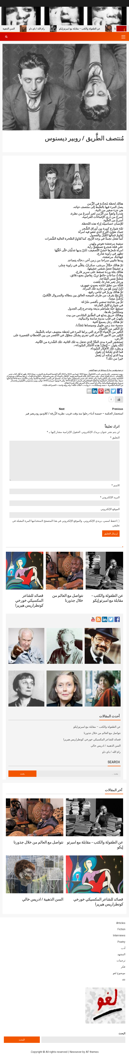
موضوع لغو (119, 973)
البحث (122, 1033)
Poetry (121, 941)
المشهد (121, 954)
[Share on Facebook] (119, 391)
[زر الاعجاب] (119, 399)
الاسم (116, 485)
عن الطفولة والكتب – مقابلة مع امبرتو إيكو (92, 28)
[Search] (6, 36)
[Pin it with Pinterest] (101, 391)
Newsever (76, 1051)
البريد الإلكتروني (110, 497)
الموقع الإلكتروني (110, 509)
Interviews (119, 935)
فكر (123, 966)
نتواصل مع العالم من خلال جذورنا (102, 733)
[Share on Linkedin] (94, 391)
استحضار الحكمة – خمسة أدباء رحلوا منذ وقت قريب (94, 411)
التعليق (115, 437)
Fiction (121, 929)
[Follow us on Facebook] (117, 619)
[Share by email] (89, 391)
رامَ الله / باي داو (50, 28)
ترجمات (121, 960)
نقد (123, 979)
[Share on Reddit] (107, 391)
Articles (120, 923)
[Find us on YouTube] (93, 619)
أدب (123, 948)
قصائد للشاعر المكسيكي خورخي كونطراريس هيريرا (29, 600)
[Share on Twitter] (113, 391)
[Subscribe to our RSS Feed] (98, 619)
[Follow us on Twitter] (111, 619)
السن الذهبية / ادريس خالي (106, 745)
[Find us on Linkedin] (104, 619)
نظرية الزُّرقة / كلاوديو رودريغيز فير (45, 411)
